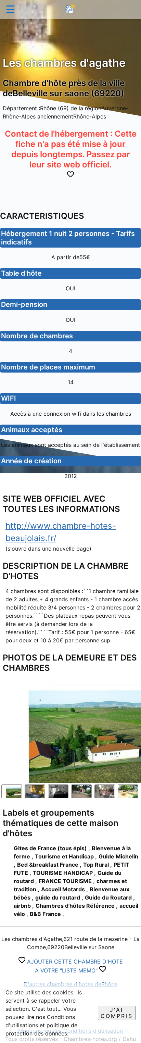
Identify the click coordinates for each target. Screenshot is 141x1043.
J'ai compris (117, 1012)
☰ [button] (10, 9)
